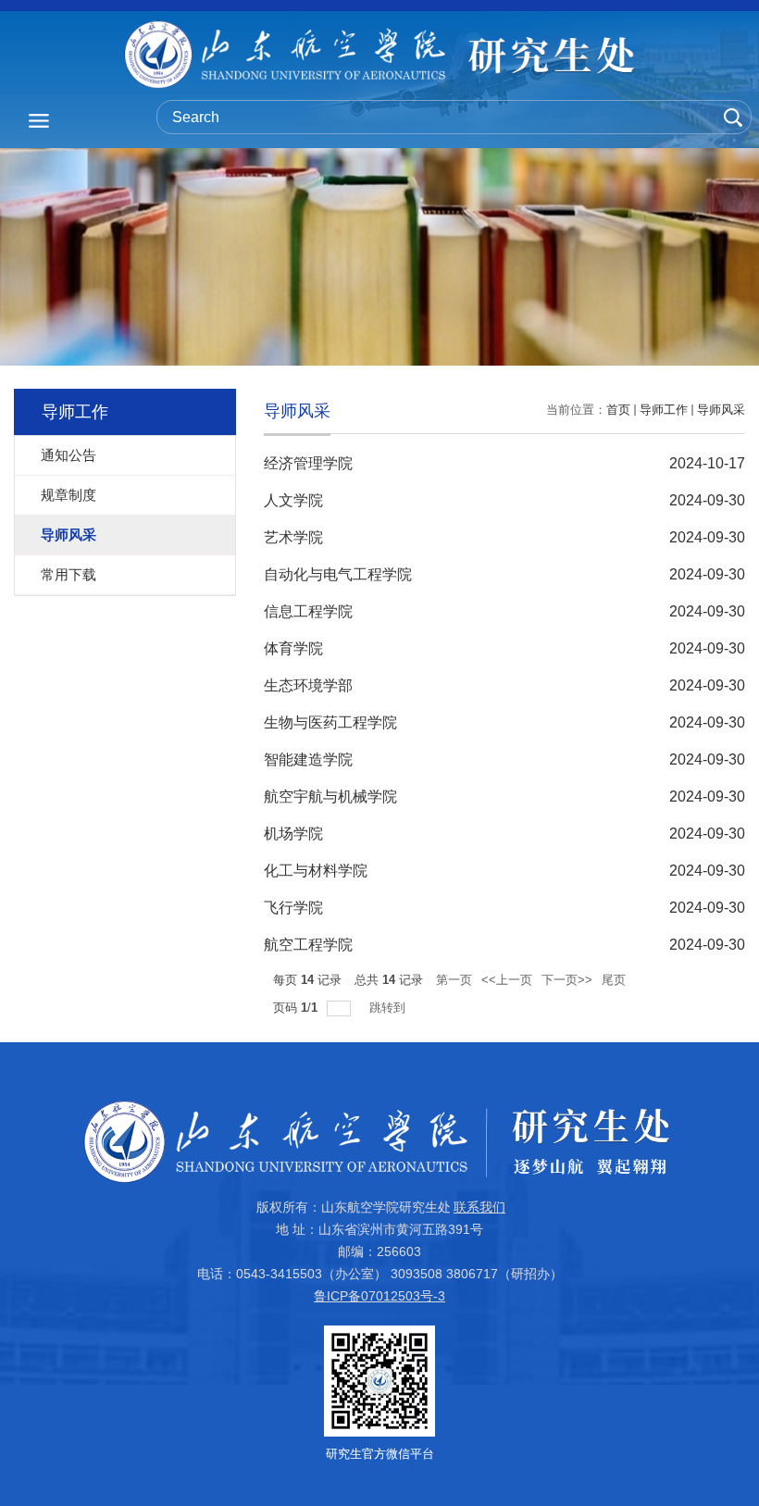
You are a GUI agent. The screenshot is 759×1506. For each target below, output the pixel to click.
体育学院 (293, 648)
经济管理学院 (308, 463)
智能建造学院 (308, 759)
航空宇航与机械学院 (330, 796)
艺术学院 (293, 537)
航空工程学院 (308, 944)
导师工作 (664, 410)
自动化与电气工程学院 (338, 574)
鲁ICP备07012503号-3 (379, 1295)
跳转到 (389, 1007)
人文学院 (293, 500)
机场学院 (293, 833)
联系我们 (479, 1207)
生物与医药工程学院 (330, 722)
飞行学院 (293, 907)
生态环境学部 (308, 685)
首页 (618, 410)
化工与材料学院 (315, 870)
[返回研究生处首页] (379, 54)
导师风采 (721, 410)
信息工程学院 (308, 611)
